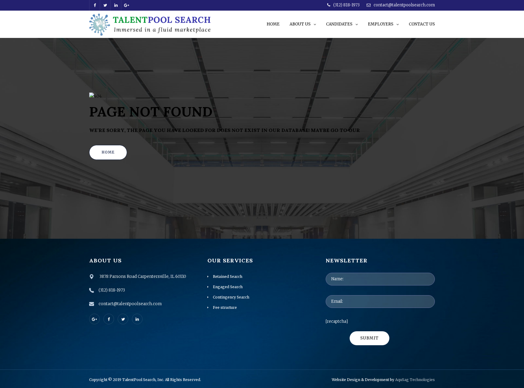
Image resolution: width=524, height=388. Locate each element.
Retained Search (227, 276)
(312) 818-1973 (346, 5)
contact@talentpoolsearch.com (404, 5)
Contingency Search (231, 297)
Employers (380, 24)
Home (273, 24)
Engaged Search (228, 287)
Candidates (339, 24)
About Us (300, 24)
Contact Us (422, 24)
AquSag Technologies (414, 379)
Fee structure (225, 307)
